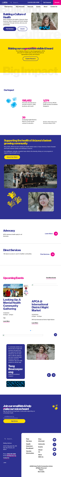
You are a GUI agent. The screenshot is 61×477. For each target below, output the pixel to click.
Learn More (49, 234)
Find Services (9, 6)
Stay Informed (20, 6)
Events (38, 6)
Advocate (30, 6)
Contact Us (54, 6)
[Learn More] (56, 234)
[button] (55, 334)
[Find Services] (53, 254)
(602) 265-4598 (11, 454)
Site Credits (41, 471)
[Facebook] (54, 439)
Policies (41, 470)
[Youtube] (54, 449)
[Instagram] (54, 444)
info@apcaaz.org (11, 455)
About (45, 6)
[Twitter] (54, 454)
